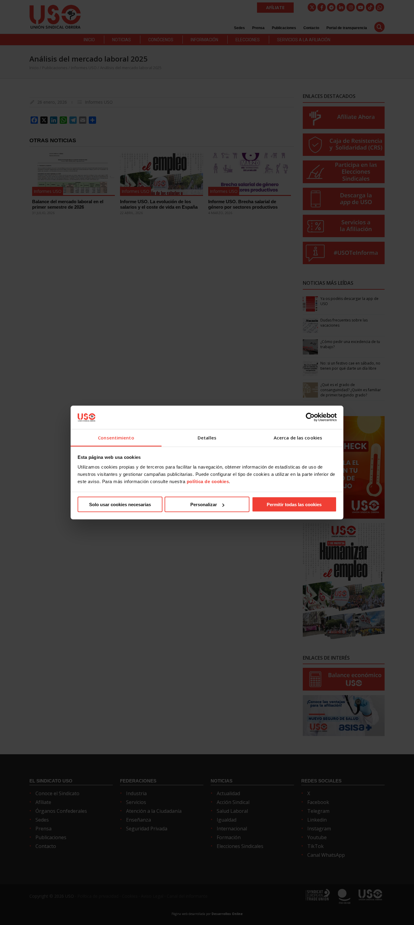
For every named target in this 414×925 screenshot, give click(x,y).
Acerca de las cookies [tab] (298, 437)
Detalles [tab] (207, 437)
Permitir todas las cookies (294, 504)
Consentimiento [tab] (116, 437)
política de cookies (208, 481)
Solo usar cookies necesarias (120, 504)
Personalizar (203, 504)
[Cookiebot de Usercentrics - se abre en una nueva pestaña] (310, 417)
